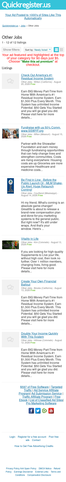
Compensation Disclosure (39, 474)
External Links (41, 471)
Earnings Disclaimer (23, 471)
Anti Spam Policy (28, 468)
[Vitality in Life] (10, 245)
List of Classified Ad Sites (46, 400)
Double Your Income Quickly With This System (39, 335)
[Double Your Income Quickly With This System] (10, 339)
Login (12, 436)
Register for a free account (32, 436)
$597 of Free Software (34, 387)
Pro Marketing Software (41, 403)
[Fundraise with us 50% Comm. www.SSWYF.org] (10, 133)
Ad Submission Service (46, 393)
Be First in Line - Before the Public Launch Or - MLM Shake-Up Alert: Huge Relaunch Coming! (42, 185)
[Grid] (61, 49)
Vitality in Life (29, 239)
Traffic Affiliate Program (37, 397)
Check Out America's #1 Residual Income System (37, 76)
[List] (56, 49)
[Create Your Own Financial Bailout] (10, 287)
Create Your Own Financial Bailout (38, 283)
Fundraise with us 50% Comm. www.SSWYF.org (41, 129)
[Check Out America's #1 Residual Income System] (10, 81)
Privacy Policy (13, 468)
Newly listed (40, 49)
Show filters (11, 49)
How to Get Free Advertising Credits (33, 446)
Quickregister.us (26, 5)
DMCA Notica (45, 468)
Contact (36, 440)
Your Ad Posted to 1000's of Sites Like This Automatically (33, 16)
